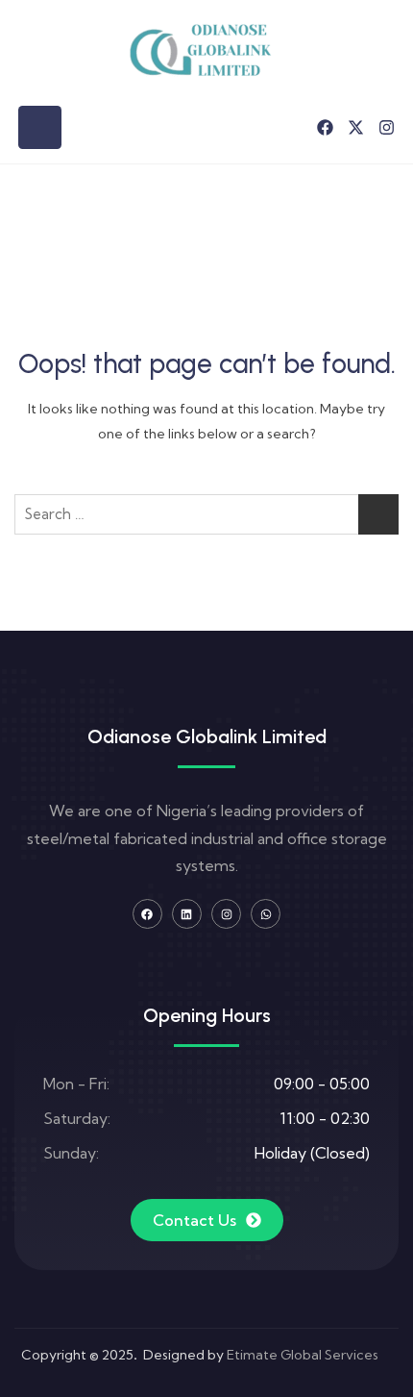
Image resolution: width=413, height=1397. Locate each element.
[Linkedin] (187, 914)
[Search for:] (206, 514)
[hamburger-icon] (39, 127)
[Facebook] (325, 127)
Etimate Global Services (302, 1354)
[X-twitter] (356, 127)
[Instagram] (386, 127)
